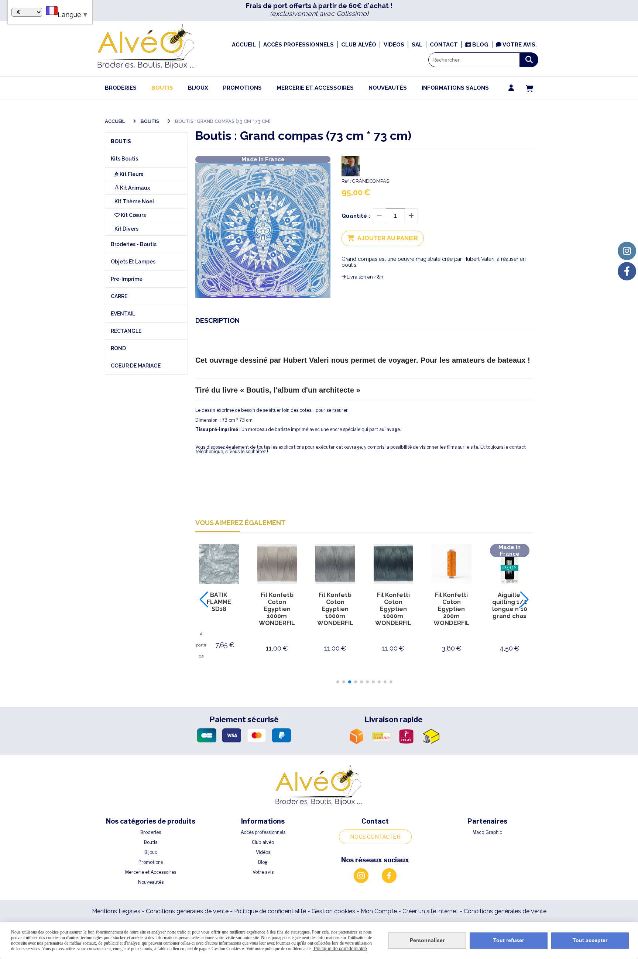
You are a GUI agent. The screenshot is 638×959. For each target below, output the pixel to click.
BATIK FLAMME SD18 (219, 602)
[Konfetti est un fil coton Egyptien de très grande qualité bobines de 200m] (451, 564)
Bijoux (150, 852)
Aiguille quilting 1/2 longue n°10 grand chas (509, 605)
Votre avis (263, 872)
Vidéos (263, 852)
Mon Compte (379, 911)
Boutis (150, 842)
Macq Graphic (487, 832)
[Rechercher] (529, 59)
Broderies (150, 832)
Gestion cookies (334, 911)
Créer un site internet (430, 911)
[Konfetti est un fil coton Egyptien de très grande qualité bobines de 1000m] (277, 564)
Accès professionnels (263, 832)
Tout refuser (508, 940)
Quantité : (356, 216)
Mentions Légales (116, 911)
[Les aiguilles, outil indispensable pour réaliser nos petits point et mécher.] (510, 564)
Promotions (150, 862)
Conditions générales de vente (187, 911)
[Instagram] (627, 251)
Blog (263, 862)
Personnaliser (427, 940)
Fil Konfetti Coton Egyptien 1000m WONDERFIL (277, 609)
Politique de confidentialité (270, 911)
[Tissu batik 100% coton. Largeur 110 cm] (219, 564)
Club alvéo (263, 842)
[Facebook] (627, 271)
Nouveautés (151, 882)
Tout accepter (590, 940)
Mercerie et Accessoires (150, 872)
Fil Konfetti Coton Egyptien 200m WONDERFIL (451, 609)
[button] (337, 681)
